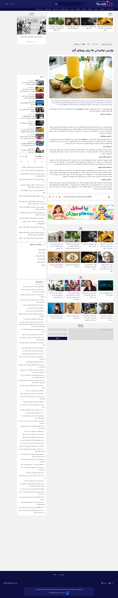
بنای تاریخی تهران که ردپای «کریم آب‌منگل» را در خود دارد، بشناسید (56, 246)
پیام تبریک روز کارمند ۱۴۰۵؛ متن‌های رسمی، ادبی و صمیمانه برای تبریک (56, 295)
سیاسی (96, 9)
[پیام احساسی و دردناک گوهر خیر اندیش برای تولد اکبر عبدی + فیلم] (89, 285)
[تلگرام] (53, 197)
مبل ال (43, 265)
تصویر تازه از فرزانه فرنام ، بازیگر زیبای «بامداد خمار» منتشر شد (106, 318)
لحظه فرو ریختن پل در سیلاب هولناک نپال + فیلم (32, 465)
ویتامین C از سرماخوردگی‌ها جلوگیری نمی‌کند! (33, 305)
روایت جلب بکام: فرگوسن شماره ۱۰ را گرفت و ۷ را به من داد (27, 117)
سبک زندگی (56, 9)
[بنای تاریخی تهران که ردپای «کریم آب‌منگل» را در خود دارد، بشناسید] (56, 236)
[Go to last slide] (19, 26)
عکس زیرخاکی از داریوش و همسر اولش (72, 317)
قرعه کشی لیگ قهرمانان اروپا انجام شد (28, 104)
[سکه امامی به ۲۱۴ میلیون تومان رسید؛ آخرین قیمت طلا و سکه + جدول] (105, 21)
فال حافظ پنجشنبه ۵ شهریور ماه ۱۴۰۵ (72, 266)
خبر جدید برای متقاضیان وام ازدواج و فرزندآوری (33, 354)
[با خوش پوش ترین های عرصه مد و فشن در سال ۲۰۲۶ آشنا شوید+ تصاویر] (31, 25)
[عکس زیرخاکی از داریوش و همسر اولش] (72, 308)
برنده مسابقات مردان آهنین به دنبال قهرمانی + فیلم (32, 394)
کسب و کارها (40, 9)
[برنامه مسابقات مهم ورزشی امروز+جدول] (39, 150)
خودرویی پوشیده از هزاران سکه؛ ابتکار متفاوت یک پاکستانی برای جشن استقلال (56, 28)
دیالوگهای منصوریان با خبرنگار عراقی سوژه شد (33, 402)
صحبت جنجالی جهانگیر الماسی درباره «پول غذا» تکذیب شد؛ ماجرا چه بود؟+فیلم (106, 268)
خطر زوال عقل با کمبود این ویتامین (35, 308)
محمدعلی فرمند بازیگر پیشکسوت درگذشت (32, 167)
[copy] (108, 197)
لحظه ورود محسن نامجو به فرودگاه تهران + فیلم (28, 97)
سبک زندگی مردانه (40, 256)
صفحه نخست (110, 9)
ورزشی (72, 9)
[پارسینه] (103, 4)
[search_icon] (56, 4)
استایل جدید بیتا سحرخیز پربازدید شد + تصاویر (31, 238)
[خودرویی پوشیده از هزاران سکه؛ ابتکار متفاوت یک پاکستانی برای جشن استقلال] (56, 21)
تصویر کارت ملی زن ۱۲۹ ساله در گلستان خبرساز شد (32, 443)
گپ (112, 583)
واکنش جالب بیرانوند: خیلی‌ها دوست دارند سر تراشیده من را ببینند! (27, 138)
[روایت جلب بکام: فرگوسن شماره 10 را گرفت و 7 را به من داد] (39, 116)
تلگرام (105, 583)
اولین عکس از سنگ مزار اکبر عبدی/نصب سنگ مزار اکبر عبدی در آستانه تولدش (89, 318)
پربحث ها (22, 156)
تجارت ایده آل (41, 259)
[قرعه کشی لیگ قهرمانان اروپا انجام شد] (39, 103)
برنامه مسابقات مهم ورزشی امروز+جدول (28, 151)
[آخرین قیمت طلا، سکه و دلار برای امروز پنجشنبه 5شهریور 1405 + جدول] (39, 130)
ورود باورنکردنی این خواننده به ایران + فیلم (89, 27)
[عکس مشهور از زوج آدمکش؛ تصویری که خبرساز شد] (72, 21)
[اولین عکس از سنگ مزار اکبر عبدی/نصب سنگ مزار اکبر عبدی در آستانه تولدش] (89, 308)
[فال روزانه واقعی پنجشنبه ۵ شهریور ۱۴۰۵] (106, 285)
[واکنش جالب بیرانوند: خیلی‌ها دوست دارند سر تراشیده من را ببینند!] (39, 137)
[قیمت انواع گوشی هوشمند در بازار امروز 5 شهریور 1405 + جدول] (39, 143)
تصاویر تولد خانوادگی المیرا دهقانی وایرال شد (31, 218)
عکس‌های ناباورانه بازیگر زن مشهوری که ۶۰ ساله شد (56, 317)
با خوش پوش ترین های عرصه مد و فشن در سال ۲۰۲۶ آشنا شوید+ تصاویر (31, 38)
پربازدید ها (38, 156)
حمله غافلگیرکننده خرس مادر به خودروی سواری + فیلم (31, 507)
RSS (7, 4)
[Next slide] (43, 26)
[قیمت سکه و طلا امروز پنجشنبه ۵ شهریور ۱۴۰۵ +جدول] (89, 257)
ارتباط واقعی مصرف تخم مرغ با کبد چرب (34, 311)
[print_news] (59, 197)
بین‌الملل (90, 9)
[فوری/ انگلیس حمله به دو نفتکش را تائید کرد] (39, 83)
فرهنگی (78, 9)
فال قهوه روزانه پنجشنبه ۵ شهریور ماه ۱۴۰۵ (56, 266)
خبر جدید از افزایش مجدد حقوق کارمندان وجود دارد (32, 410)
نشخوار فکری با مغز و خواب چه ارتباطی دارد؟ (33, 319)
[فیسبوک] (56, 197)
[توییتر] (50, 197)
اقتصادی (102, 9)
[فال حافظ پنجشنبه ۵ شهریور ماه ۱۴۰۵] (72, 257)
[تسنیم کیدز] (81, 213)
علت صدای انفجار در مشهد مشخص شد (34, 413)
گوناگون (110, 14)
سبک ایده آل (41, 253)
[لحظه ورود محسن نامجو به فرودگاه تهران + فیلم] (39, 96)
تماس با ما (12, 4)
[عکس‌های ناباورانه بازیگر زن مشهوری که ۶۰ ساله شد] (56, 308)
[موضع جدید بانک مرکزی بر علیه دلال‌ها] (39, 110)
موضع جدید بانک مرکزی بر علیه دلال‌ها (27, 111)
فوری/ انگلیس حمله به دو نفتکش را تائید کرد (28, 84)
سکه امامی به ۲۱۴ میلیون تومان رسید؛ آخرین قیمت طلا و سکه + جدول (105, 28)
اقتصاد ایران (41, 250)
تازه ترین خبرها (41, 262)
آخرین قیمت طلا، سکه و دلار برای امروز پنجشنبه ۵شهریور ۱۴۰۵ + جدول (28, 131)
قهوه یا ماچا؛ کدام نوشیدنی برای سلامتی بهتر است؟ (32, 489)
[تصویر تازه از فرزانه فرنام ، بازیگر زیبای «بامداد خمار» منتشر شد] (106, 308)
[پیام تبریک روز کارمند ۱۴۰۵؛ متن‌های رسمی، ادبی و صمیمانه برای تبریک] (56, 285)
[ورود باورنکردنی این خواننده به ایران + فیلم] (89, 21)
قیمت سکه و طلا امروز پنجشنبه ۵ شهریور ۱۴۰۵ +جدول (90, 267)
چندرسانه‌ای (48, 9)
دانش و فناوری (65, 9)
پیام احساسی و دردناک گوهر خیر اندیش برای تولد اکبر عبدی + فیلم (89, 295)
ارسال (57, 338)
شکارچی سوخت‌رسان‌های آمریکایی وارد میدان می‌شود (31, 446)
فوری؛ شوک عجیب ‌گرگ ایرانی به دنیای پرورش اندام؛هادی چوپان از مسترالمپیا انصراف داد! (72, 296)
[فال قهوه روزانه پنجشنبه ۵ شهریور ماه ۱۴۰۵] (56, 257)
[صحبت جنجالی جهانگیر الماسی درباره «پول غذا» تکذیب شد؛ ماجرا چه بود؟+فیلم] (106, 257)
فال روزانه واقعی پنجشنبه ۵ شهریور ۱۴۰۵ (106, 294)
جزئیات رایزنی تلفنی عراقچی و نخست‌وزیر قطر (33, 437)
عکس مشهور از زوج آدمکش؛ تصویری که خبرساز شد (72, 27)
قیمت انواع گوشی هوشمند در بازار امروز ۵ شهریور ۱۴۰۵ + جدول (27, 144)
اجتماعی (83, 9)
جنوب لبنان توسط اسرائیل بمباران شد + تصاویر (33, 434)
